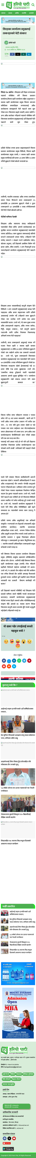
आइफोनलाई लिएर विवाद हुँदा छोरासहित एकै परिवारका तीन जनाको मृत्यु (16, 763)
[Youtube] (14, 1138)
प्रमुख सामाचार (3, 731)
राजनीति (24, 13)
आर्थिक (17, 13)
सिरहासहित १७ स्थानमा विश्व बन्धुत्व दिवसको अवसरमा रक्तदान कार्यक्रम (16, 842)
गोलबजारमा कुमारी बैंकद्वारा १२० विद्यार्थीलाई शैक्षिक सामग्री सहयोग (16, 816)
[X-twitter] (9, 1138)
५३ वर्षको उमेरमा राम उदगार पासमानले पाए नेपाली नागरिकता (17, 789)
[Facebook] (4, 1138)
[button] (4, 661)
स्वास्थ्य (10, 13)
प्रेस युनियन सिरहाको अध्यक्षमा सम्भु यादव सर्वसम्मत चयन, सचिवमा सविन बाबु (18, 737)
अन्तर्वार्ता (31, 13)
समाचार (3, 13)
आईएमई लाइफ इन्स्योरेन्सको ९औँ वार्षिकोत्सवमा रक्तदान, (17, 710)
